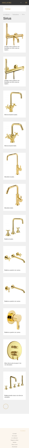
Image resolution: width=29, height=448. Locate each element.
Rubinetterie (16, 14)
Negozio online (14, 440)
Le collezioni (6, 14)
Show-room (14, 444)
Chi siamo (14, 435)
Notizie (14, 442)
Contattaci (22, 430)
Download (14, 446)
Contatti (15, 433)
